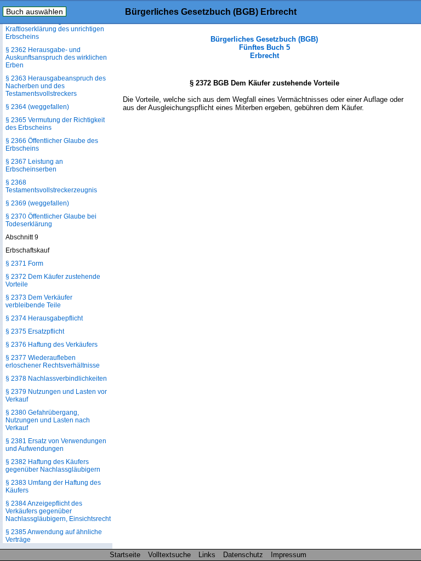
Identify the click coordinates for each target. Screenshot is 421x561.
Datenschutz (243, 555)
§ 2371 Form (24, 263)
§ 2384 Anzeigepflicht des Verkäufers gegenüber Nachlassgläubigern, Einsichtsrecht (58, 511)
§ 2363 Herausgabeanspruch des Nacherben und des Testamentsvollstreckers (55, 86)
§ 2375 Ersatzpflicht (34, 331)
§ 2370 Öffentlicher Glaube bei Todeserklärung (50, 220)
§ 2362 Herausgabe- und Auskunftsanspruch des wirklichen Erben (56, 57)
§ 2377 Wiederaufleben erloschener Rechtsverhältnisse (52, 361)
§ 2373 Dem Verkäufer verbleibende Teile (38, 301)
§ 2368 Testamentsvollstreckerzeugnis (51, 186)
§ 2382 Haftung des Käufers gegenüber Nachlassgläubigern (52, 465)
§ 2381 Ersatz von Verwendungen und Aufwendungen (55, 445)
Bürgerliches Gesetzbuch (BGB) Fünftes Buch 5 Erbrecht (264, 47)
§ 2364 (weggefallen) (37, 107)
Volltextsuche (169, 555)
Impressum (288, 555)
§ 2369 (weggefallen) (37, 203)
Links (206, 555)
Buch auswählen (34, 11)
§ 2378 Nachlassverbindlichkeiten (56, 378)
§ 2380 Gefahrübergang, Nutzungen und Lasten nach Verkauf (47, 420)
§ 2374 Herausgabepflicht (44, 318)
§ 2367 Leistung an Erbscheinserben (34, 165)
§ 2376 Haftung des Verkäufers (51, 344)
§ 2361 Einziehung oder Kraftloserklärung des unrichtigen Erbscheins (54, 29)
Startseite (125, 555)
